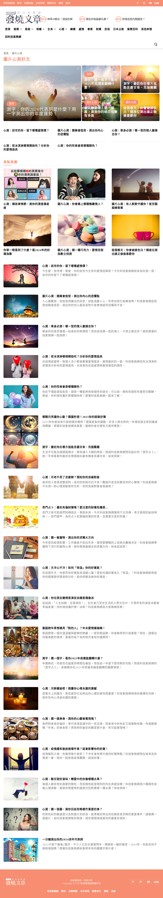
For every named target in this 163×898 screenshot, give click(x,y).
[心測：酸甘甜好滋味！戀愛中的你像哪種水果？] (21, 789)
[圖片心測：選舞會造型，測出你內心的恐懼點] (21, 306)
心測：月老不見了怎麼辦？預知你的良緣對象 (71, 477)
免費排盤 (73, 891)
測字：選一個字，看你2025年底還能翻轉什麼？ (72, 658)
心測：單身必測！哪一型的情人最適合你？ (69, 326)
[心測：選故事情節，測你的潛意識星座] (27, 184)
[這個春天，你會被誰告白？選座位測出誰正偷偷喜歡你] (140, 107)
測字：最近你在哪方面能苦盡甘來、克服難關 (71, 447)
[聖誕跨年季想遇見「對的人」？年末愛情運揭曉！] (21, 644)
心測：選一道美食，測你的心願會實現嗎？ (69, 718)
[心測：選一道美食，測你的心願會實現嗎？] (21, 728)
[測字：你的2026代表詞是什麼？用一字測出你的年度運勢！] (42, 93)
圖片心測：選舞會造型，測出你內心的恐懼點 (71, 296)
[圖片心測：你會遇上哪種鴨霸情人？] (81, 184)
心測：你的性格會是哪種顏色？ (78, 145)
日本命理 (84, 891)
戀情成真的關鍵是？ (133, 19)
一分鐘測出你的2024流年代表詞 (62, 839)
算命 (63, 891)
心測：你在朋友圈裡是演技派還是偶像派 (68, 598)
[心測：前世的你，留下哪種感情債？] (21, 276)
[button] (155, 44)
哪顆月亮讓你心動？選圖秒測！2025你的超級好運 (74, 416)
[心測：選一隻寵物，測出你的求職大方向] (21, 547)
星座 (113, 891)
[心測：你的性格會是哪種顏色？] (21, 396)
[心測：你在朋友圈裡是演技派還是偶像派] (21, 608)
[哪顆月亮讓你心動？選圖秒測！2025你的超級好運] (21, 432)
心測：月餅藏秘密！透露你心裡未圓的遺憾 (69, 688)
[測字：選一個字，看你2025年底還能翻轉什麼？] (101, 79)
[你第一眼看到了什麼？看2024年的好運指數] (27, 230)
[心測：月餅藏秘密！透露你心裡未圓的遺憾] (21, 698)
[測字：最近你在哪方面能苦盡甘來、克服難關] (140, 79)
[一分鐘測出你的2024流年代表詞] (21, 855)
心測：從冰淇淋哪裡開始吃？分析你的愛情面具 (72, 356)
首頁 (6, 53)
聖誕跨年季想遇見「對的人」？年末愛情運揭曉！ (73, 628)
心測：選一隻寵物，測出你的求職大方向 (68, 537)
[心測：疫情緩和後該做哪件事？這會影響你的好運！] (21, 758)
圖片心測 (92, 102)
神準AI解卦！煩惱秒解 (60, 19)
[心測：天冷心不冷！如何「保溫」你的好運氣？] (21, 577)
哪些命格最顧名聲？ (97, 19)
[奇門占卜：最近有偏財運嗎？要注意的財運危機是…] (21, 517)
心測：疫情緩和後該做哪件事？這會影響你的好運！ (75, 748)
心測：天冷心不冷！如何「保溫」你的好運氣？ (72, 567)
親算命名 (96, 891)
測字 (11, 103)
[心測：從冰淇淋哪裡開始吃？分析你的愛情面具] (21, 366)
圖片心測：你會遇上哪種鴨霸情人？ (80, 204)
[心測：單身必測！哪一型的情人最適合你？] (21, 336)
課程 (106, 891)
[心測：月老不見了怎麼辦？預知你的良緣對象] (21, 487)
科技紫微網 (52, 891)
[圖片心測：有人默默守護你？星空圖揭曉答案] (135, 184)
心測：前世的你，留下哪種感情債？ (26, 130)
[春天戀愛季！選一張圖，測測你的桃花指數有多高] (101, 107)
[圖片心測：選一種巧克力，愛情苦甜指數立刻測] (81, 230)
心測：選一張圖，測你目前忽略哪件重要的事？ (72, 809)
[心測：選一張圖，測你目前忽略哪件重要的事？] (21, 819)
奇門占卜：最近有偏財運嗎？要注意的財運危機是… (75, 507)
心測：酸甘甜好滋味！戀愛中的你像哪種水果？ (72, 779)
